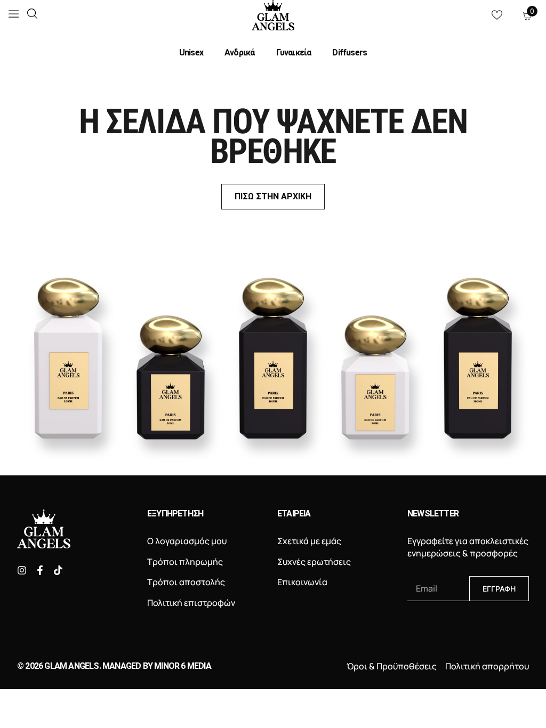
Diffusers (349, 52)
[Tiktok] (58, 570)
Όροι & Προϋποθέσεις (392, 666)
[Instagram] (22, 570)
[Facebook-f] (40, 570)
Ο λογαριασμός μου (187, 541)
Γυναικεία (293, 52)
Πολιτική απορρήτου (487, 666)
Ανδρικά (239, 52)
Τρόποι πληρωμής (185, 562)
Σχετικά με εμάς (309, 541)
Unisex (191, 52)
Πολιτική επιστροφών (191, 603)
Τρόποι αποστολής (186, 582)
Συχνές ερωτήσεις (314, 562)
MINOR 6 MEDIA (182, 666)
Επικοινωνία (302, 582)
